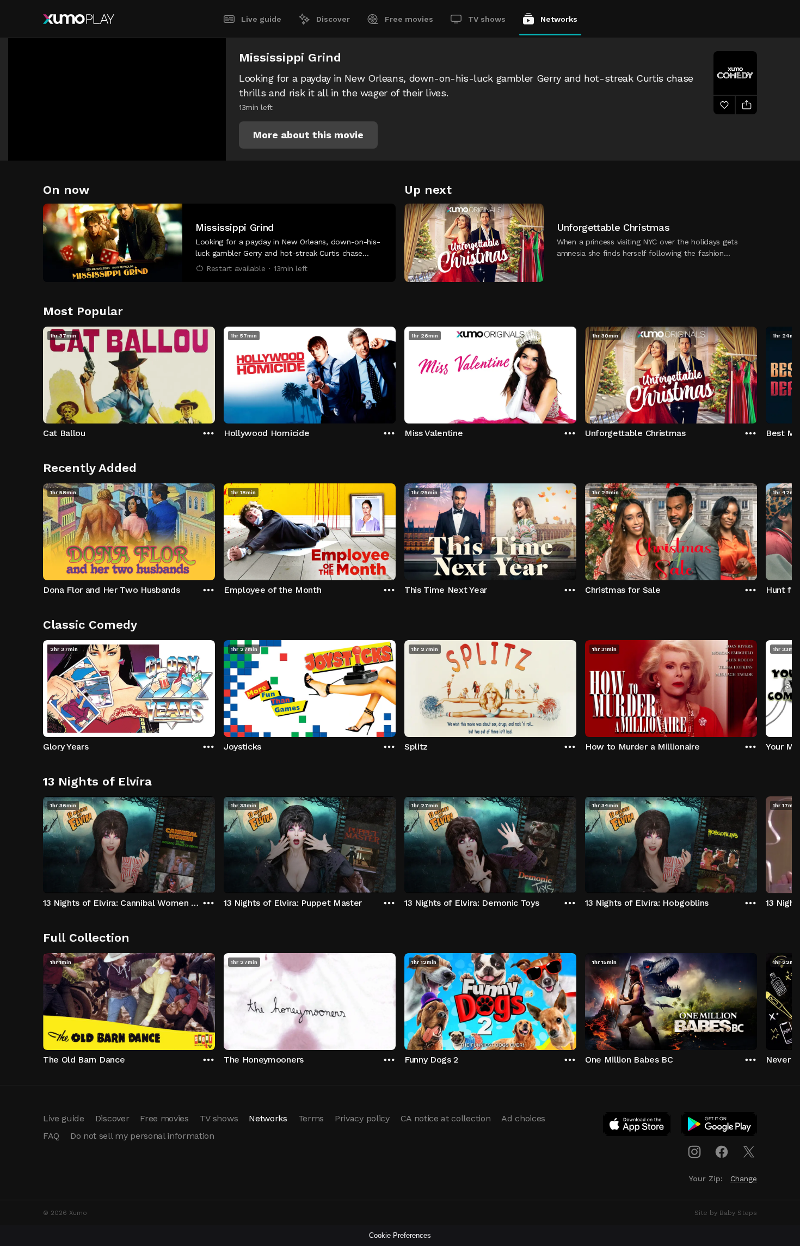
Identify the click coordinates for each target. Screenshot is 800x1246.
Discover (333, 19)
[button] (308, 135)
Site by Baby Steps (725, 1213)
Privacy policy (362, 1118)
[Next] (757, 372)
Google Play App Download (719, 1126)
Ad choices (523, 1118)
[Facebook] (721, 1152)
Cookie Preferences (400, 1235)
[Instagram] (694, 1152)
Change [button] (743, 1178)
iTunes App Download (637, 1126)
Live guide (261, 19)
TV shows (487, 19)
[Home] (78, 19)
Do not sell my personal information (142, 1136)
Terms (311, 1118)
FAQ (51, 1136)
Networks (558, 19)
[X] (749, 1152)
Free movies (409, 19)
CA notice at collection (446, 1118)
